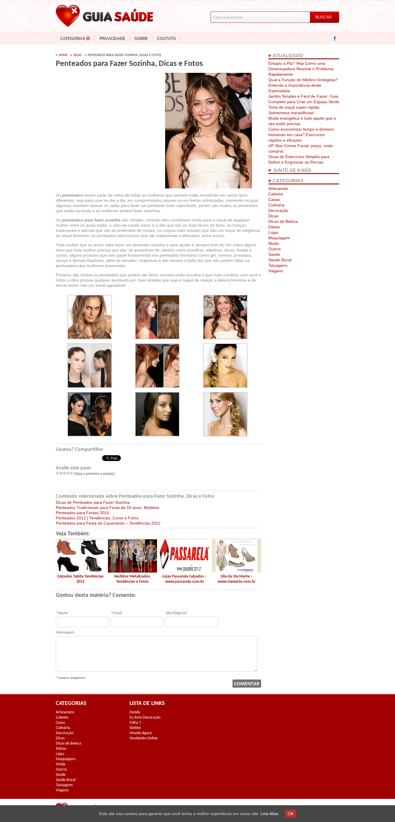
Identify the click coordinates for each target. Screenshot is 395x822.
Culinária (276, 205)
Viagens (275, 271)
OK (291, 813)
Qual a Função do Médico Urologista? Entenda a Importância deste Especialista (303, 85)
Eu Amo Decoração (145, 717)
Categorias (72, 38)
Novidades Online (144, 738)
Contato (166, 38)
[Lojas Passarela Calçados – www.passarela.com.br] (184, 571)
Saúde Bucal (279, 260)
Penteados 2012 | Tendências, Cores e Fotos (97, 518)
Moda (273, 243)
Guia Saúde (104, 16)
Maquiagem (279, 238)
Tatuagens (277, 265)
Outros (274, 249)
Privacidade (112, 38)
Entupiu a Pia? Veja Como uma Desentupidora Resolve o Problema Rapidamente (300, 69)
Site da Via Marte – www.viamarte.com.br (237, 579)
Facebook (335, 38)
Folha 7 (135, 723)
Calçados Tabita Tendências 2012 (80, 579)
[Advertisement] (104, 116)
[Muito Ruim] (57, 473)
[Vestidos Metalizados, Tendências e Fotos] (132, 571)
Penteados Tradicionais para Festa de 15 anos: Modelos (107, 507)
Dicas (77, 55)
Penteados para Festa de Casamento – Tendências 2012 (108, 523)
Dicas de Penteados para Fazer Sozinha (93, 502)
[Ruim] (61, 473)
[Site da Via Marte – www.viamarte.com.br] (236, 571)
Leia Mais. (270, 813)
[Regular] (64, 473)
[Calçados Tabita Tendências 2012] (80, 571)
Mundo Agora (141, 733)
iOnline (135, 728)
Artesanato (278, 188)
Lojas (273, 232)
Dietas (274, 227)
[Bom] (68, 473)
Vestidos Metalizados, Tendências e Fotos (132, 579)
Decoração (278, 210)
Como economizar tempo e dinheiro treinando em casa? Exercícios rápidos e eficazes (301, 134)
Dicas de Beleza (283, 221)
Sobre (141, 38)
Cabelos (275, 194)
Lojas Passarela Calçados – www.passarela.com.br (184, 579)
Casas (274, 199)
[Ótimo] (71, 473)
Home (63, 55)
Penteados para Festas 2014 (82, 512)
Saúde (274, 254)
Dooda (135, 712)
